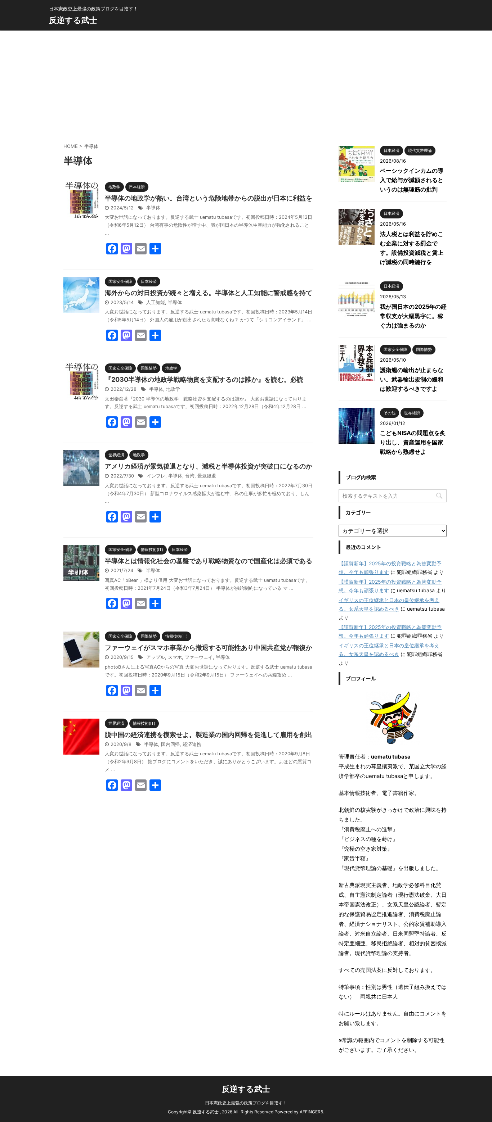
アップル (155, 657)
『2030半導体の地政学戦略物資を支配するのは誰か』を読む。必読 (204, 379)
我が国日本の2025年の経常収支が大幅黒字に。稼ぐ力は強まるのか (413, 316)
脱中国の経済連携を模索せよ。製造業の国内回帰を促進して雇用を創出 (208, 734)
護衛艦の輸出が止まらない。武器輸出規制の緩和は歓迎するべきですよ (411, 379)
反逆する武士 (73, 20)
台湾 (189, 476)
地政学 (173, 389)
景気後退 (206, 476)
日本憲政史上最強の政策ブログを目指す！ (246, 1102)
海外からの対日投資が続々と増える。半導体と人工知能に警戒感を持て (208, 293)
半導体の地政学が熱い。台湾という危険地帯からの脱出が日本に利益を (208, 198)
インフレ (156, 476)
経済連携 (192, 744)
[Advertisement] (246, 84)
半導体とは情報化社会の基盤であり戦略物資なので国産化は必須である (208, 561)
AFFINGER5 (311, 1111)
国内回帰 (170, 744)
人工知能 (155, 302)
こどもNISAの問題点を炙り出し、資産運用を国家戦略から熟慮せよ (413, 442)
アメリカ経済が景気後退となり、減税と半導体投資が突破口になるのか (208, 466)
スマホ (175, 657)
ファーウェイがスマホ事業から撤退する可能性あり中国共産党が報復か (208, 647)
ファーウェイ (199, 657)
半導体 (153, 208)
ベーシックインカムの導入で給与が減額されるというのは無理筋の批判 (411, 180)
